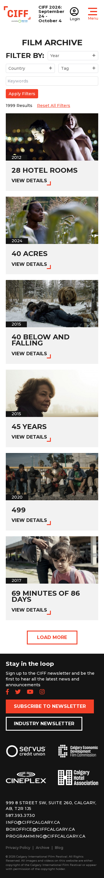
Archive (42, 847)
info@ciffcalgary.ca (33, 822)
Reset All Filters (53, 105)
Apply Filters (22, 93)
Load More (52, 637)
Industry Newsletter (44, 723)
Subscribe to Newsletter (50, 706)
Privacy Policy (18, 847)
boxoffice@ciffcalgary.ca (40, 829)
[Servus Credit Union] (26, 755)
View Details (29, 180)
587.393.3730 (20, 815)
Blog (59, 847)
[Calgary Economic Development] (78, 755)
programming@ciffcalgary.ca (45, 836)
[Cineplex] (26, 782)
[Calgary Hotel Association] (78, 782)
